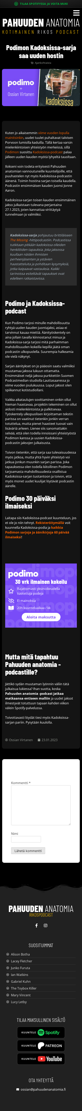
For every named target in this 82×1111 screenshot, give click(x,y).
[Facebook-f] (37, 926)
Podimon (12, 152)
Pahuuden (41, 908)
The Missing (19, 240)
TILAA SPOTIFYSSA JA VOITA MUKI (44, 4)
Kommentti (21, 783)
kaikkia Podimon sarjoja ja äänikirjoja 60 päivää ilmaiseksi (37, 532)
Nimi (14, 833)
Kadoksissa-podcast (48, 152)
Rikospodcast (41, 915)
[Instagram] (46, 926)
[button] (76, 13)
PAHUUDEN (41, 22)
